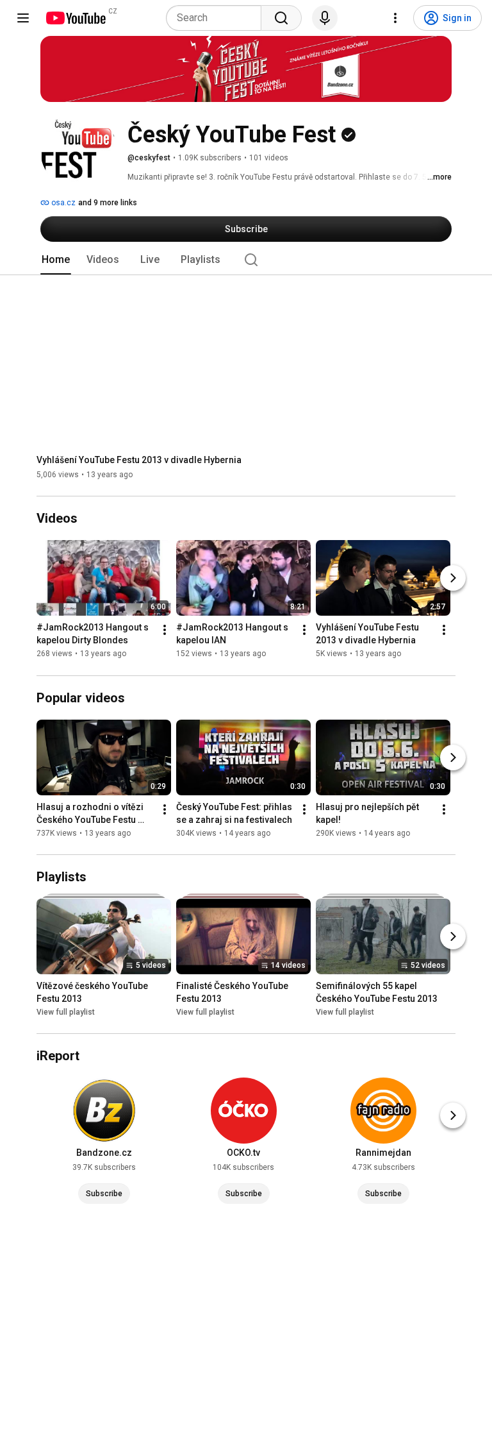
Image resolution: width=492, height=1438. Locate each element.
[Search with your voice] (325, 18)
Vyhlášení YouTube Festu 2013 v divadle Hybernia (139, 460)
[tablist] (246, 259)
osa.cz (62, 202)
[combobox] (217, 18)
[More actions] (164, 630)
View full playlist (66, 1012)
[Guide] (23, 18)
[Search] (281, 18)
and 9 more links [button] (107, 202)
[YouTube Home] (75, 18)
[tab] (55, 259)
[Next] (453, 578)
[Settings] (395, 18)
